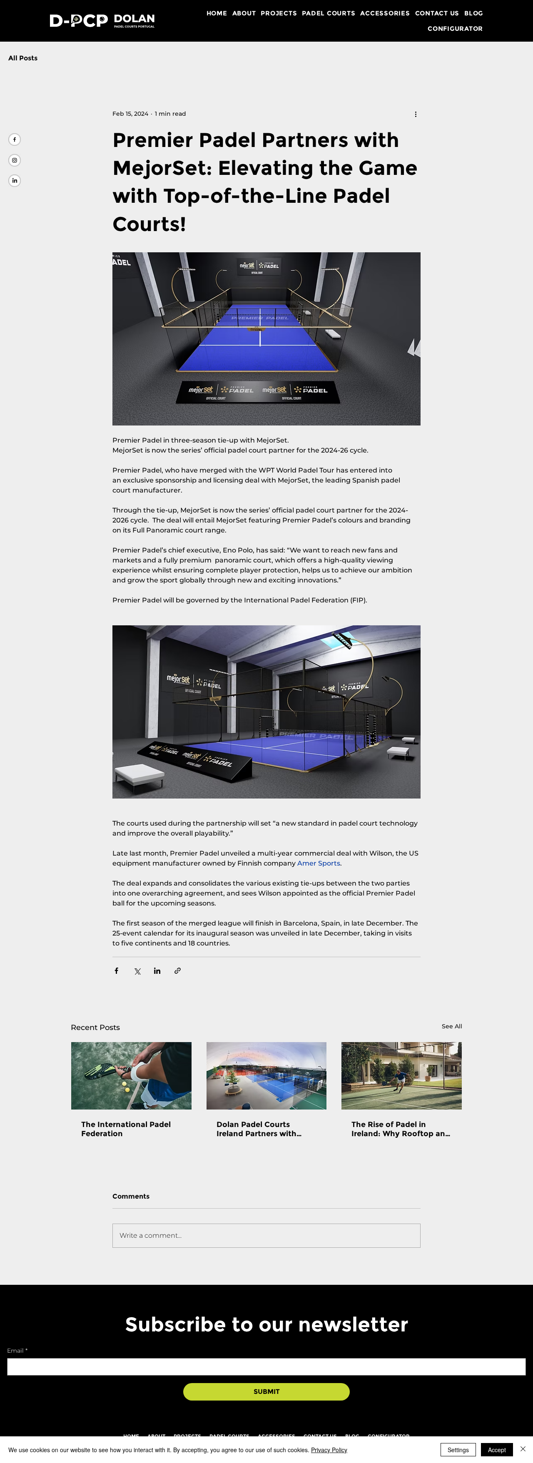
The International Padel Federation (126, 1129)
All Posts (22, 58)
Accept (497, 1450)
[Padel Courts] (401, 1076)
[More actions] (416, 114)
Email (17, 1350)
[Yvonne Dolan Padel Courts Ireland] (14, 180)
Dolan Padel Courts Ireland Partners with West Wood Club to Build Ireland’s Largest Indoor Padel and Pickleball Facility (264, 1129)
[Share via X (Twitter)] (137, 971)
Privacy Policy (329, 1450)
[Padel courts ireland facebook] (14, 139)
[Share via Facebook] (116, 971)
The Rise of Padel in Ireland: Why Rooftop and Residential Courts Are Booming (400, 1129)
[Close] (523, 1449)
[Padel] (131, 1076)
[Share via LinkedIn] (157, 971)
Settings (458, 1450)
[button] (244, 13)
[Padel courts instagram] (14, 160)
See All (452, 1026)
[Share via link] (178, 971)
